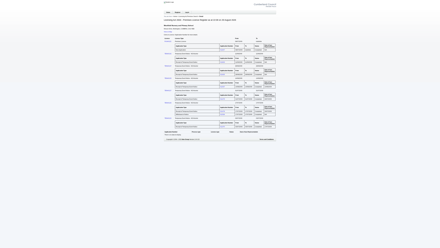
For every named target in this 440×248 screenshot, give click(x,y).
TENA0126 (168, 103)
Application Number (171, 132)
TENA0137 (168, 66)
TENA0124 (168, 118)
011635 (222, 74)
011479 (222, 99)
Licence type (215, 132)
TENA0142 (168, 54)
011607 (222, 50)
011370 (222, 127)
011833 (222, 62)
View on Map (168, 32)
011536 (222, 114)
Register (177, 12)
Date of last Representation (249, 132)
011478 (222, 111)
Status (231, 132)
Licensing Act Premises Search (188, 16)
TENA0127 (168, 90)
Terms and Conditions (267, 139)
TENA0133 (168, 78)
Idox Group (185, 139)
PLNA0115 (168, 41)
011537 (222, 87)
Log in (187, 12)
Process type (196, 132)
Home (168, 12)
